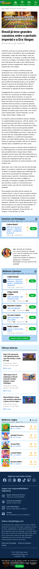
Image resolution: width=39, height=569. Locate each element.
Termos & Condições (24, 543)
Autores (4, 545)
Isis (15, 43)
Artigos (7, 8)
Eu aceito (19, 566)
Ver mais (34, 420)
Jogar (33, 228)
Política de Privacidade (9, 543)
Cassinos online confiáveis (20, 338)
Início (3, 8)
